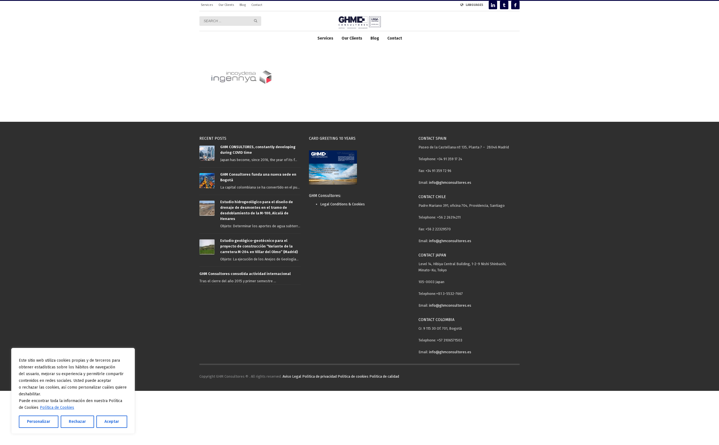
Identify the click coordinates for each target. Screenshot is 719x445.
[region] (73, 391)
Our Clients (226, 5)
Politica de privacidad (319, 376)
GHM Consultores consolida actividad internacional (245, 274)
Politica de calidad (384, 376)
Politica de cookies (353, 376)
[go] (255, 21)
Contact (256, 5)
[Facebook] (515, 5)
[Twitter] (504, 5)
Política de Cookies (57, 407)
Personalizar (38, 421)
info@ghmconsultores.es (450, 182)
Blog (243, 5)
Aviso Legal (292, 376)
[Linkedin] (493, 5)
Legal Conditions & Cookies (342, 204)
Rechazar (77, 421)
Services (207, 5)
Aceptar (111, 421)
